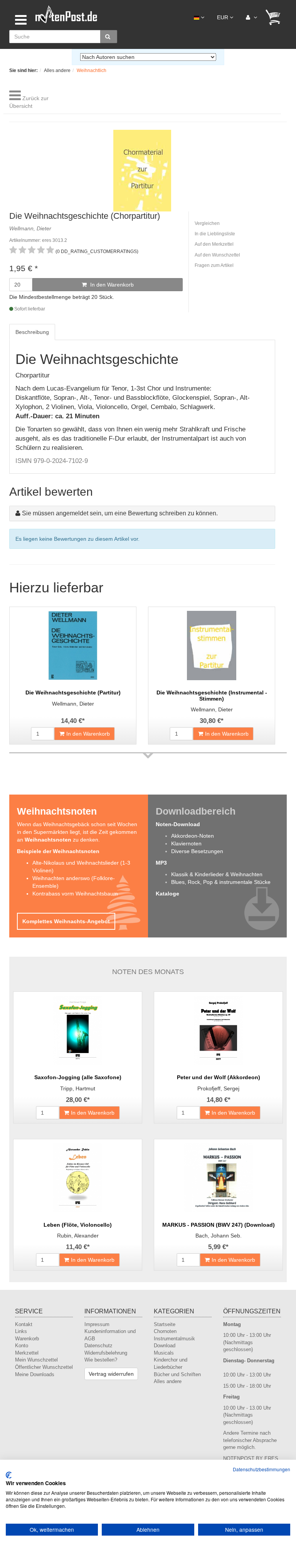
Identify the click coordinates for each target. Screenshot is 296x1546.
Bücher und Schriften (177, 1374)
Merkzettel (27, 1353)
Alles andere (168, 1381)
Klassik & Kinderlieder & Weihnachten (216, 874)
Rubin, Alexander (78, 1235)
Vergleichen (207, 223)
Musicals (164, 1353)
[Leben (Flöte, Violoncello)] (77, 1177)
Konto (21, 1345)
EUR (223, 17)
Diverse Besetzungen (197, 851)
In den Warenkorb (111, 285)
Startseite (164, 1324)
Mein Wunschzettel (36, 1360)
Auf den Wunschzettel (217, 255)
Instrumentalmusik (174, 1338)
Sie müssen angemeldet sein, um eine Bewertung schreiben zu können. (120, 513)
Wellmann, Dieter (73, 704)
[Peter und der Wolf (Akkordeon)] (218, 1030)
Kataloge (167, 893)
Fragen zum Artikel (214, 265)
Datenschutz (98, 1345)
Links (21, 1331)
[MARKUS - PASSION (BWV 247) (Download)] (218, 1177)
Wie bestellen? (100, 1360)
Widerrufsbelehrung (105, 1353)
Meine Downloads (34, 1374)
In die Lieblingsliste (215, 233)
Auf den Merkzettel (214, 244)
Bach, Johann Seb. (218, 1235)
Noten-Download (178, 824)
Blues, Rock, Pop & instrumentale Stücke (221, 882)
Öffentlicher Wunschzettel (44, 1367)
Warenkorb (27, 1338)
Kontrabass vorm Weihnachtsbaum (75, 893)
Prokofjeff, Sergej (218, 1088)
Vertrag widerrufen (111, 1374)
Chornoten (165, 1331)
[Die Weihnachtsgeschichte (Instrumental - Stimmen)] (211, 645)
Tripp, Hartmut (77, 1088)
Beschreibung (32, 332)
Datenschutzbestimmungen (261, 1469)
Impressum (96, 1324)
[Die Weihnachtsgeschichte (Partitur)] (73, 645)
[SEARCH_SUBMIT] (108, 36)
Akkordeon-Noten (192, 836)
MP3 (161, 863)
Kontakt (23, 1324)
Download (164, 1345)
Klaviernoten (186, 843)
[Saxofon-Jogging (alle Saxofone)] (77, 1030)
